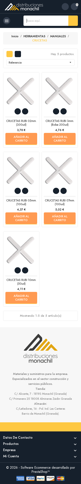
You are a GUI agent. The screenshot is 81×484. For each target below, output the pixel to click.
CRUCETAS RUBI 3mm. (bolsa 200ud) (59, 123)
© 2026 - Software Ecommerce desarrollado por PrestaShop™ (40, 469)
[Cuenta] (65, 6)
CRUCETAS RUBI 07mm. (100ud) (60, 202)
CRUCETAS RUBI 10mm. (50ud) (21, 282)
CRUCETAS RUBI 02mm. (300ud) (21, 123)
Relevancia (40, 62)
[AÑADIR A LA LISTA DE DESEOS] (18, 111)
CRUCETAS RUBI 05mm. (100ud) (21, 202)
